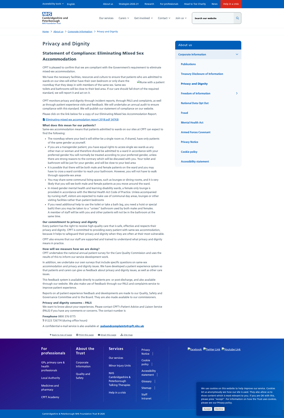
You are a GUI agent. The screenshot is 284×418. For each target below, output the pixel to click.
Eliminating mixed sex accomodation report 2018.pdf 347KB (82, 119)
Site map (128, 334)
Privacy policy (224, 402)
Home (45, 31)
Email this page (108, 334)
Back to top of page (62, 334)
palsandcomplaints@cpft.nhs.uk (122, 326)
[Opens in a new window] (195, 349)
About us (58, 31)
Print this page (86, 334)
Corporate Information (80, 31)
